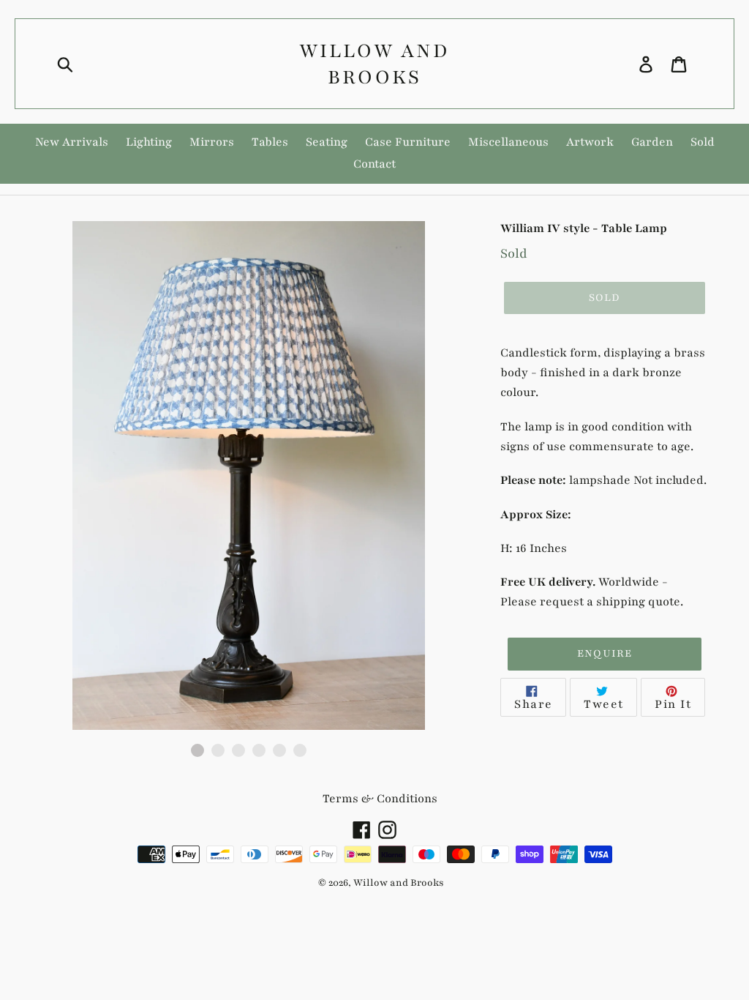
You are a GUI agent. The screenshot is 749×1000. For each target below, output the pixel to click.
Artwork (590, 142)
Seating (326, 142)
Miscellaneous (508, 142)
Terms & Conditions (380, 799)
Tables (270, 142)
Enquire (605, 653)
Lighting (149, 142)
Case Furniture (408, 142)
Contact (374, 164)
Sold (702, 142)
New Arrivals (71, 142)
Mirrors (211, 142)
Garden (652, 142)
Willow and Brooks (374, 63)
